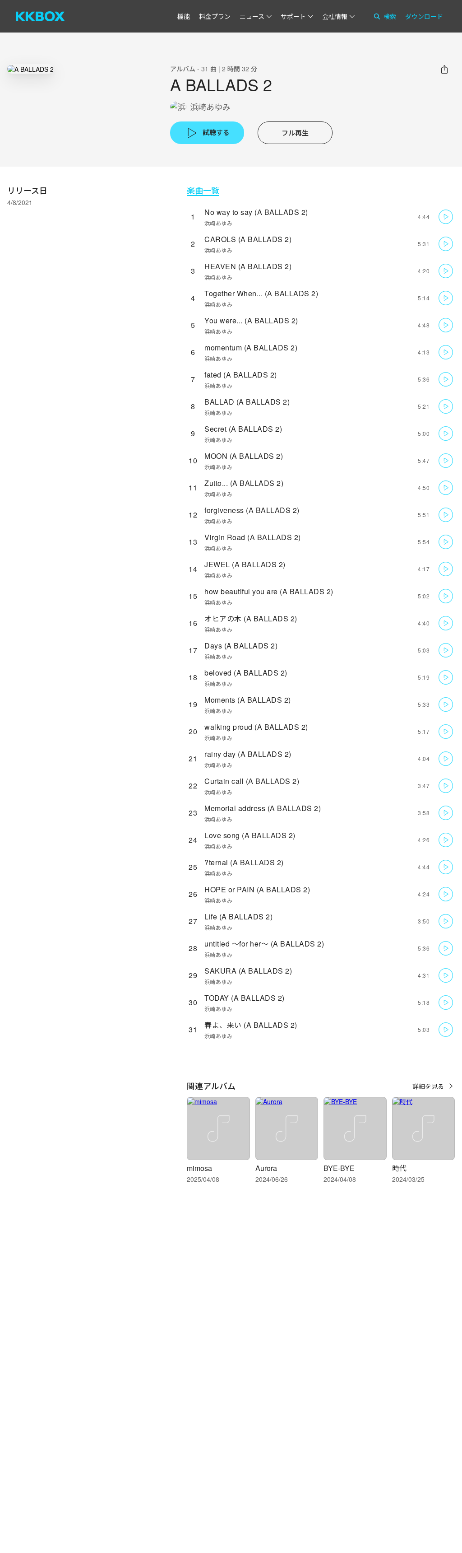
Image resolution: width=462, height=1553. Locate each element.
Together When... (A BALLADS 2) (261, 293)
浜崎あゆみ (210, 106)
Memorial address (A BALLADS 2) (262, 808)
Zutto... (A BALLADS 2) (243, 483)
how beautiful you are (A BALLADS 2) (268, 591)
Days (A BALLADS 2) (240, 645)
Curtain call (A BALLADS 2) (251, 781)
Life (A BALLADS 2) (238, 916)
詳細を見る (428, 1086)
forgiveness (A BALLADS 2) (252, 510)
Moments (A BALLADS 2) (247, 700)
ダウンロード (424, 16)
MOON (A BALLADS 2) (243, 456)
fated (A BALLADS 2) (240, 374)
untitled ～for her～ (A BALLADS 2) (264, 943)
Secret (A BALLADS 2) (243, 429)
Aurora (266, 1168)
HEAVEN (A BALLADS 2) (247, 266)
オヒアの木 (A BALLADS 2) (250, 618)
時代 (399, 1168)
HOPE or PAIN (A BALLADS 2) (257, 889)
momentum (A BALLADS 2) (250, 347)
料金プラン (215, 16)
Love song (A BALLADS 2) (250, 835)
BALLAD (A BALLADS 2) (247, 401)
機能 (183, 16)
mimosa (199, 1168)
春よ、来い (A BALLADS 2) (250, 1025)
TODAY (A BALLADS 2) (244, 998)
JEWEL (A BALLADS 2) (245, 564)
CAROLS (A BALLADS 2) (247, 239)
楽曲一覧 (203, 190)
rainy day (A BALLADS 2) (247, 754)
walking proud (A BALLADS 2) (256, 727)
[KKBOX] (40, 16)
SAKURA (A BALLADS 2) (248, 970)
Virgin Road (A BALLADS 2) (252, 537)
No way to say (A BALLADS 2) (256, 212)
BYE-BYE (339, 1168)
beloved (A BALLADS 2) (245, 672)
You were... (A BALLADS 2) (251, 320)
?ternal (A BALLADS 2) (244, 862)
